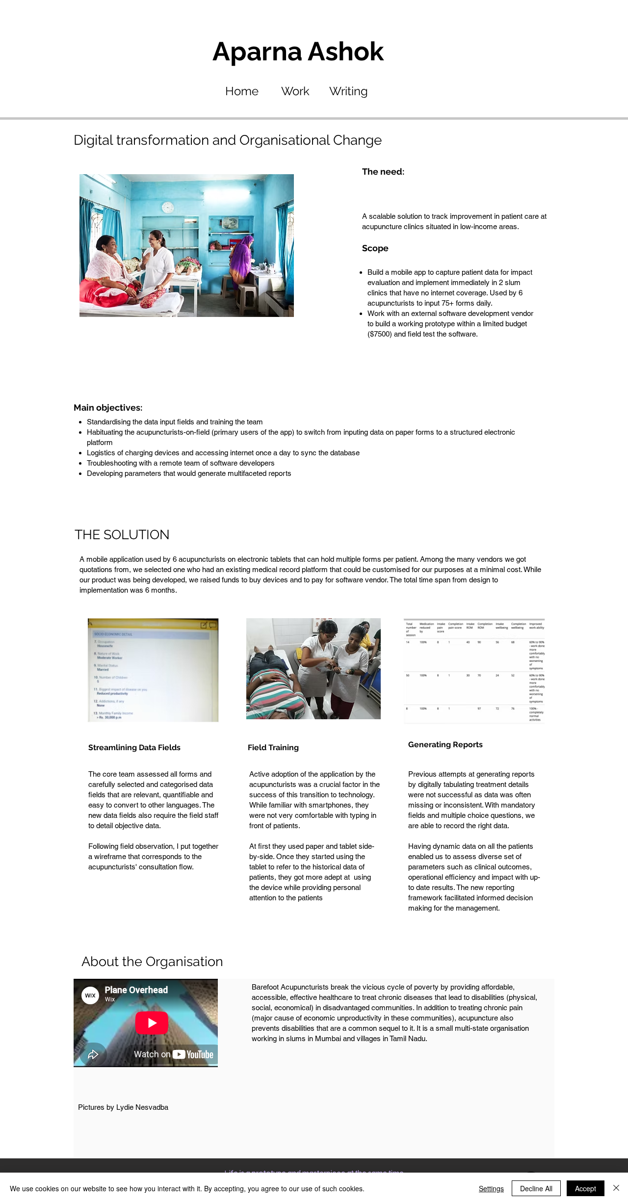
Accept (585, 1188)
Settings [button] (491, 1188)
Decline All (536, 1188)
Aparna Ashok (298, 51)
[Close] (616, 1188)
